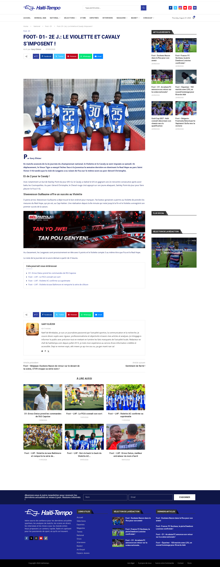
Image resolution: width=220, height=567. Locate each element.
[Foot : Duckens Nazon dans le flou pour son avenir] (162, 45)
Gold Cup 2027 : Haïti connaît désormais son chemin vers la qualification (161, 122)
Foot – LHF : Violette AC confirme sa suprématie (49, 280)
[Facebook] (170, 8)
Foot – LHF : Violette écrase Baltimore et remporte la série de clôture (58, 284)
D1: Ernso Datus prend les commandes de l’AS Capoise (52, 273)
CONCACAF (147, 18)
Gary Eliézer (36, 49)
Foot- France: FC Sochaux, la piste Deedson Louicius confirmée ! (183, 59)
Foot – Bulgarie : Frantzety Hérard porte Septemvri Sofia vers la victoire (185, 122)
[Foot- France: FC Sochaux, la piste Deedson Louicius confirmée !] (186, 45)
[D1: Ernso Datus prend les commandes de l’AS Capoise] (42, 397)
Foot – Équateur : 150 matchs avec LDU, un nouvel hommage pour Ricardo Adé (184, 91)
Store (83, 18)
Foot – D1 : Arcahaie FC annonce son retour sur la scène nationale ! (161, 89)
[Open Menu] (195, 8)
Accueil (27, 18)
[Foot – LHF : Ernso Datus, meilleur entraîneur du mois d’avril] (125, 437)
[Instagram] (180, 8)
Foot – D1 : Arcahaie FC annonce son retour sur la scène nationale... (136, 542)
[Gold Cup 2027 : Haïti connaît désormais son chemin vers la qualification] (162, 108)
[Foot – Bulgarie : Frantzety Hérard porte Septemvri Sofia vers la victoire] (186, 108)
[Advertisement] (84, 68)
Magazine (121, 18)
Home (25, 26)
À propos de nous (145, 563)
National (54, 18)
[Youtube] (185, 8)
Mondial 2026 (40, 18)
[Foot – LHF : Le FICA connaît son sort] (84, 397)
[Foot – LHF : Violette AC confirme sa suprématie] (125, 397)
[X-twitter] (31, 538)
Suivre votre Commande (164, 563)
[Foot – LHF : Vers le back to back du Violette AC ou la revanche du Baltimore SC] (84, 437)
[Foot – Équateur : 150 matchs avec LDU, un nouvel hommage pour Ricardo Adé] (186, 77)
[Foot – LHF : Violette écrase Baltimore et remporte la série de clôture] (42, 437)
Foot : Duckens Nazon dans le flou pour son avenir (161, 58)
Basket (134, 18)
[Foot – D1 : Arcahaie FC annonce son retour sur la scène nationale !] (162, 77)
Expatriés (94, 18)
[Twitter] (175, 8)
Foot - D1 (48, 26)
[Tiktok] (190, 8)
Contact (181, 563)
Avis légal (130, 563)
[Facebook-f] (26, 538)
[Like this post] (37, 56)
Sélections (69, 18)
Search (143, 7)
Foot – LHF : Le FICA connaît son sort (44, 277)
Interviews (107, 18)
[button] (154, 252)
